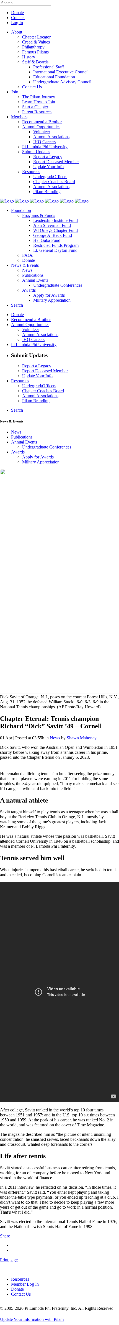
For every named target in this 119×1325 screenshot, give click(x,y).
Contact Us (21, 1294)
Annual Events (24, 442)
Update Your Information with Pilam (32, 1319)
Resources (20, 1279)
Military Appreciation (41, 462)
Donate (17, 12)
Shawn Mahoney (82, 737)
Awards (18, 452)
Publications (21, 437)
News (16, 432)
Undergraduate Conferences (46, 447)
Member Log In (25, 1284)
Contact (18, 17)
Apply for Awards (38, 457)
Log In (17, 22)
